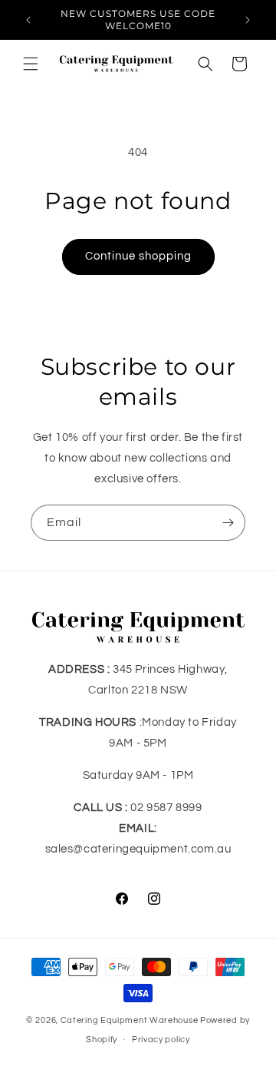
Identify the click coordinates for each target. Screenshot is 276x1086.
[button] (31, 64)
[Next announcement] (247, 20)
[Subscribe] (228, 523)
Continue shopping (138, 256)
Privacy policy (161, 1039)
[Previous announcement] (28, 20)
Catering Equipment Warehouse (130, 1020)
